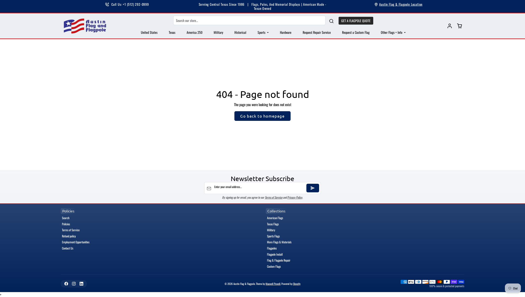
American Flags (275, 218)
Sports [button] (262, 32)
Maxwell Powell (273, 284)
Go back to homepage (262, 115)
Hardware (285, 32)
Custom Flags (274, 266)
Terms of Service (273, 197)
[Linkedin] (81, 284)
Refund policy (69, 236)
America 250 (194, 32)
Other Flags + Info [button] (392, 32)
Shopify (296, 284)
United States (149, 32)
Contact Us (67, 248)
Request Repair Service (317, 32)
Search (65, 218)
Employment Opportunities (75, 242)
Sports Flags (273, 236)
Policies (66, 224)
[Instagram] (74, 284)
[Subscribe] (312, 188)
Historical (240, 32)
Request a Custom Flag (356, 32)
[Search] (331, 20)
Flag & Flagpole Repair (278, 260)
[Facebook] (66, 284)
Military (218, 32)
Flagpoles (272, 248)
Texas (172, 32)
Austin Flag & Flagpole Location (400, 4)
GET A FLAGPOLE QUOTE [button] (356, 20)
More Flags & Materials (279, 242)
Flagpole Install (275, 254)
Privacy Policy (294, 197)
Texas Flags (273, 224)
